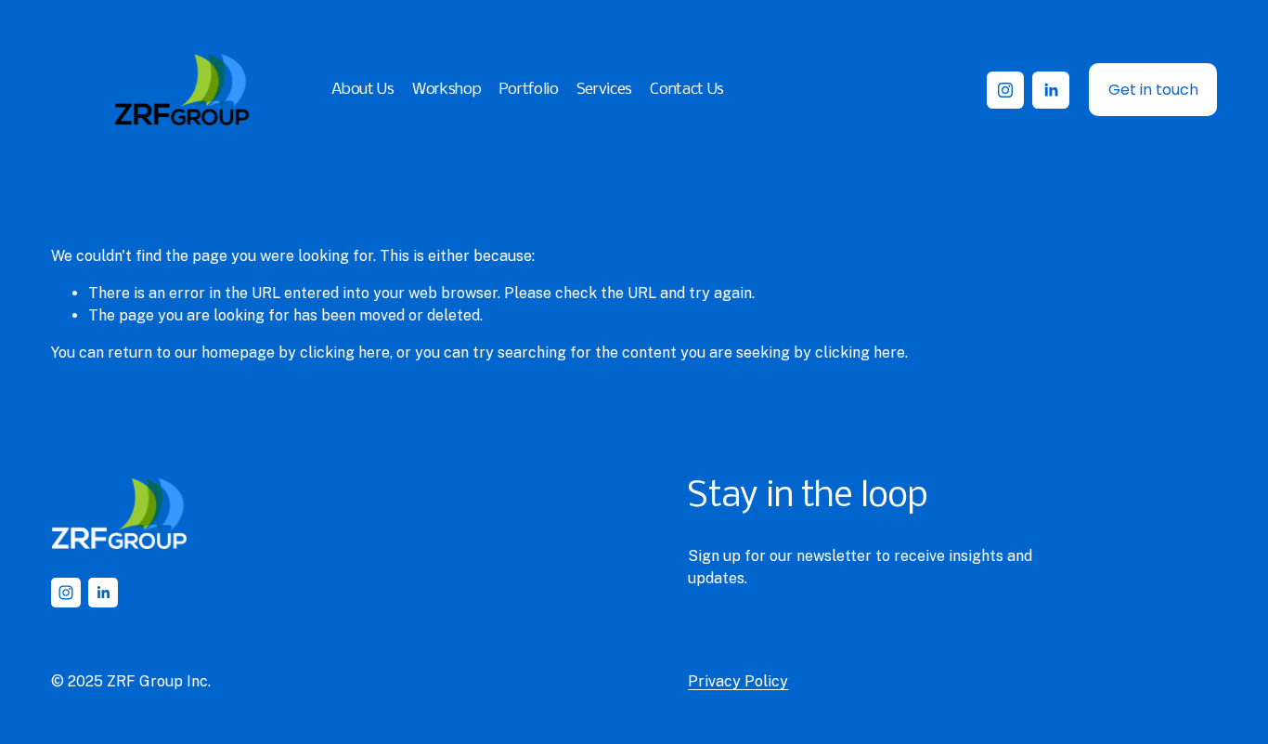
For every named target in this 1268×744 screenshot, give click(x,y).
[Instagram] (1005, 90)
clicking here (345, 352)
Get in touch (1153, 89)
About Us (362, 89)
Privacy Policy (738, 681)
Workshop (446, 89)
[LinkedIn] (1050, 90)
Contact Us (687, 89)
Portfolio (529, 89)
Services (604, 89)
